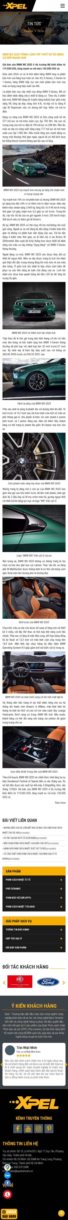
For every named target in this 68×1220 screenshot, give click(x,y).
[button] (4, 982)
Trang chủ (28, 31)
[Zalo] (7, 1167)
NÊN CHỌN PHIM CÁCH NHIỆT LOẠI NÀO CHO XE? (31, 843)
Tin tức (41, 31)
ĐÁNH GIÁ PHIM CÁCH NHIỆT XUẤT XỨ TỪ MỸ (30, 848)
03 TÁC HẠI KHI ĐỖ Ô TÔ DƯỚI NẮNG (25, 838)
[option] (20, 982)
